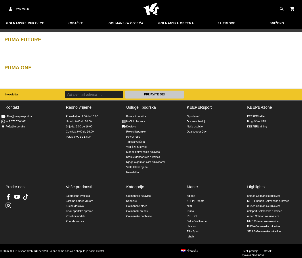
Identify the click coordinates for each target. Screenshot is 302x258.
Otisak (267, 251)
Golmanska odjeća (126, 23)
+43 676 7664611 (16, 121)
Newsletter (11, 94)
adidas (191, 195)
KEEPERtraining (257, 126)
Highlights (256, 187)
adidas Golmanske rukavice (264, 195)
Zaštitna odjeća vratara (79, 201)
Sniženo (277, 23)
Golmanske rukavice (25, 23)
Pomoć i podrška (136, 116)
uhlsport (192, 226)
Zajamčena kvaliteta (78, 195)
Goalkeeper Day (196, 131)
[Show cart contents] (292, 8)
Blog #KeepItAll (256, 121)
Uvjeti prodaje (250, 251)
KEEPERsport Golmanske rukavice (268, 201)
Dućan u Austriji (196, 121)
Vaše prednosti (79, 187)
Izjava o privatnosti (253, 255)
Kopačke (75, 23)
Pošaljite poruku (15, 126)
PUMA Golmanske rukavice (263, 226)
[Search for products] (281, 8)
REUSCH (192, 216)
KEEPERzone (259, 107)
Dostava (131, 126)
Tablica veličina (135, 141)
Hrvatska (192, 250)
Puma (190, 211)
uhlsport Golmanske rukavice (264, 211)
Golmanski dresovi (137, 211)
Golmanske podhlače (139, 216)
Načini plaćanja (135, 121)
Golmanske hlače (136, 206)
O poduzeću (194, 116)
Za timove (226, 23)
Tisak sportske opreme (79, 211)
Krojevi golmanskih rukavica (143, 157)
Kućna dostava (75, 206)
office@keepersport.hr (19, 116)
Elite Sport (193, 231)
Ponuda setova (75, 221)
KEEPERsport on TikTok (26, 197)
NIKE (190, 206)
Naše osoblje (195, 126)
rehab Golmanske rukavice (263, 216)
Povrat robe (133, 136)
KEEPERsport (199, 107)
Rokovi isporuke (136, 131)
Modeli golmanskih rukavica (143, 152)
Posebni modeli (75, 216)
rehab (190, 236)
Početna (151, 9)
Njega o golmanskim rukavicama (146, 162)
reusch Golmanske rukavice (264, 206)
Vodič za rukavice (136, 146)
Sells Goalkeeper (197, 221)
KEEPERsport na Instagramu (8, 205)
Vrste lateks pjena (137, 167)
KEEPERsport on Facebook (8, 197)
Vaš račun (22, 9)
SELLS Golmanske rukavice (264, 231)
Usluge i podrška (141, 107)
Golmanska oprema (176, 23)
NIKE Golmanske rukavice (263, 221)
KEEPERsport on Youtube (17, 197)
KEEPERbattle (256, 116)
